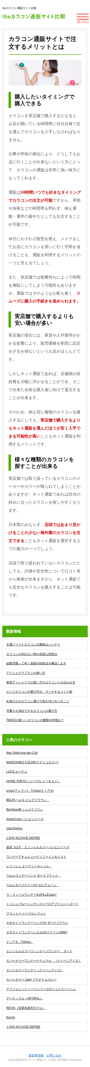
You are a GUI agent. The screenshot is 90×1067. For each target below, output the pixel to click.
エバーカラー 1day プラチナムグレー (31, 979)
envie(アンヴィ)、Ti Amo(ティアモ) (30, 790)
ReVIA (10, 1017)
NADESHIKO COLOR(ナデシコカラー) (32, 762)
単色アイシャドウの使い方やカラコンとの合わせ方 (40, 682)
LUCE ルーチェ (16, 771)
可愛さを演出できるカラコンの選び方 (31, 711)
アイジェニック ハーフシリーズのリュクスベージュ (41, 989)
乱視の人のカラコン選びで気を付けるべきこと (37, 701)
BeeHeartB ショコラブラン (24, 809)
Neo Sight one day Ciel (22, 753)
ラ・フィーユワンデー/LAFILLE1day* (31, 894)
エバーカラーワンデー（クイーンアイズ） (34, 970)
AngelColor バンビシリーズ (25, 819)
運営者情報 (36, 1055)
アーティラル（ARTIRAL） (24, 998)
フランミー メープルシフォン (26, 913)
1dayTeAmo (14, 828)
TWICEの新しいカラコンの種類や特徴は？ (35, 720)
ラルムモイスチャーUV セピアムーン (32, 885)
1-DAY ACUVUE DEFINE (23, 838)
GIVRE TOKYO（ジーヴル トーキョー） (33, 781)
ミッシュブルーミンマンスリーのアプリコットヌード (42, 904)
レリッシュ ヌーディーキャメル (29, 866)
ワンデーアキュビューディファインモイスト (36, 857)
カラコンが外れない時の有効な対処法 (31, 654)
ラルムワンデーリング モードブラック (33, 875)
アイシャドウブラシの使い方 (25, 673)
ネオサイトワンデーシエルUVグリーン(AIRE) (37, 932)
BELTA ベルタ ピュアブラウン (28, 800)
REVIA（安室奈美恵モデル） (25, 1008)
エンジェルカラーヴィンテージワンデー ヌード (39, 951)
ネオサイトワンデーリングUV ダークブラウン (37, 923)
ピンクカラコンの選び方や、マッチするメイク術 (39, 691)
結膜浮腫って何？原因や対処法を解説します (36, 663)
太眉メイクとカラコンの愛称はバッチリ (33, 644)
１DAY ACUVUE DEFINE (23, 1027)
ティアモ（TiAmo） (19, 942)
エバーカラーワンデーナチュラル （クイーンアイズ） (43, 961)
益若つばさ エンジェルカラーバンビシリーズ (37, 847)
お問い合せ (54, 1055)
